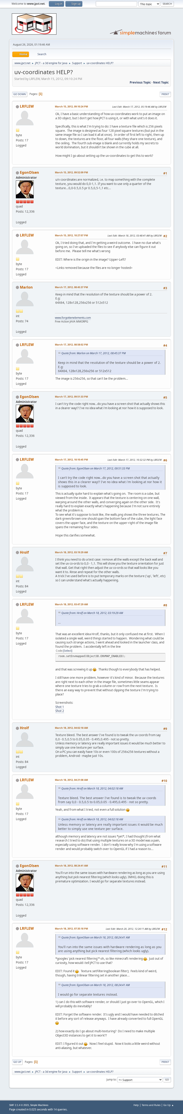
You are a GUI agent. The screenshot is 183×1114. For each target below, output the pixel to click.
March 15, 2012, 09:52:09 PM (71, 172)
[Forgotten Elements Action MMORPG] (17, 326)
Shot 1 (59, 707)
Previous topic (140, 82)
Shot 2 (59, 711)
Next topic (161, 82)
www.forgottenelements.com (73, 318)
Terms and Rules (151, 1105)
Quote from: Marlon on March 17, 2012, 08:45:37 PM (93, 353)
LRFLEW (27, 106)
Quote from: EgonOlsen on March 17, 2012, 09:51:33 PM (95, 468)
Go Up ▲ (168, 1105)
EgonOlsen (29, 172)
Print (165, 94)
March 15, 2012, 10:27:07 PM (71, 235)
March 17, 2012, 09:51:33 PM (71, 396)
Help (136, 1105)
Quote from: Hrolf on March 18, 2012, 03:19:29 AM (92, 613)
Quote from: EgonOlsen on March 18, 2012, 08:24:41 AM (95, 937)
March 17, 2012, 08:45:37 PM (71, 287)
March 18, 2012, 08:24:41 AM (71, 865)
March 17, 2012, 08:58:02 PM (71, 344)
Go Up (17, 1062)
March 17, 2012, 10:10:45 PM (71, 459)
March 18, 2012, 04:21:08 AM (71, 779)
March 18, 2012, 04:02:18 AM (71, 727)
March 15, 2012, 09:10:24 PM (71, 106)
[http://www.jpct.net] (17, 217)
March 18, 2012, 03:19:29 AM (71, 552)
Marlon (26, 287)
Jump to (111, 1079)
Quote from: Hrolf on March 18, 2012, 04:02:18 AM (92, 788)
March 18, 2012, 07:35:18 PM (71, 928)
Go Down (19, 94)
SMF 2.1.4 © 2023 (19, 1105)
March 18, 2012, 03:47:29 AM (71, 604)
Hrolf (24, 552)
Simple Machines (39, 1105)
